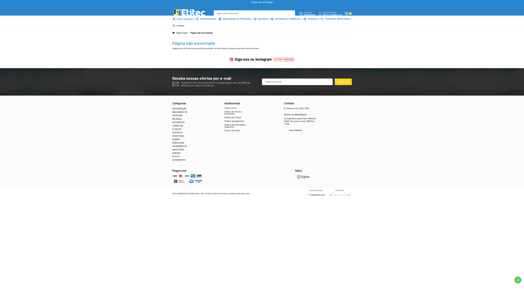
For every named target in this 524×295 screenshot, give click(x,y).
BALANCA (176, 119)
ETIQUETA (176, 129)
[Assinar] (343, 82)
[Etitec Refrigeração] (189, 13)
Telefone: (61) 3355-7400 (297, 108)
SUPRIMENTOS (179, 160)
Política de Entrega (232, 117)
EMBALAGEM (178, 143)
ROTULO (176, 156)
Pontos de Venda (232, 131)
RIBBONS (176, 153)
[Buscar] (291, 13)
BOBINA (175, 139)
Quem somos (230, 108)
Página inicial (181, 33)
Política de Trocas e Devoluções (233, 113)
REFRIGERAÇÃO (179, 108)
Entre (325, 15)
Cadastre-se (336, 15)
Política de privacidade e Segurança (235, 126)
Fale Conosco (295, 130)
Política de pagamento (234, 121)
